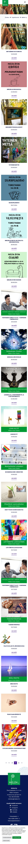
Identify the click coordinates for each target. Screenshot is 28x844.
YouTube (15, 810)
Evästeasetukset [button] (7, 837)
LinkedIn (14, 812)
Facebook (14, 805)
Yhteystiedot (13, 816)
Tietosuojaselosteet (13, 821)
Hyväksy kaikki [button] (16, 837)
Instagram (14, 808)
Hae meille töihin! (13, 818)
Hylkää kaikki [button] (6, 840)
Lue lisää (14, 58)
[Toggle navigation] (25, 2)
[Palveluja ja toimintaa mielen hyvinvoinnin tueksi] (5, 2)
